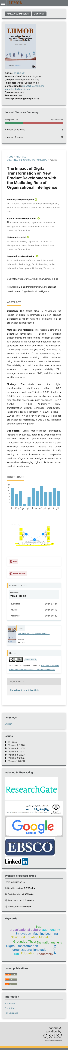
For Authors (10, 1008)
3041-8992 (19, 73)
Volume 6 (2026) (15, 745)
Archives (21, 156)
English (8, 723)
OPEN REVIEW (19, 573)
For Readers (11, 1003)
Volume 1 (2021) (15, 761)
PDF (15, 561)
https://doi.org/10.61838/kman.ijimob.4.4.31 (35, 278)
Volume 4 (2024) (15, 751)
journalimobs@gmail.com (17, 89)
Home (10, 156)
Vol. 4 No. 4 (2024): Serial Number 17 (27, 160)
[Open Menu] (3, 3)
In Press (11, 742)
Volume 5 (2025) (15, 748)
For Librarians (11, 1013)
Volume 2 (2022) (15, 757)
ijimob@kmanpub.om (33, 86)
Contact (39, 13)
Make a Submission (18, 13)
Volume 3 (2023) (15, 754)
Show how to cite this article (24, 690)
